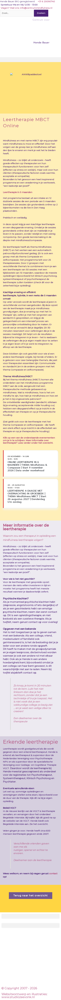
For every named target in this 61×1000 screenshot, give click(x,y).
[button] (30, 59)
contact (53, 873)
